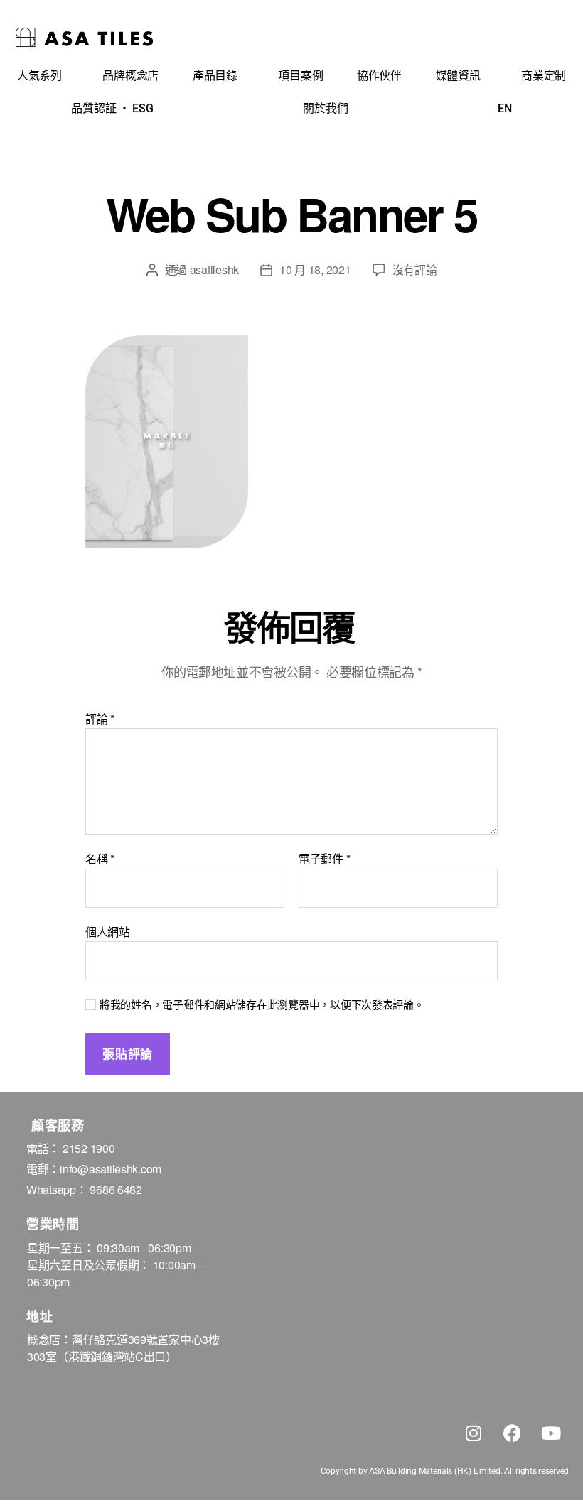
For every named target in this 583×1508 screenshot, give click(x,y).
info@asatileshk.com (110, 1169)
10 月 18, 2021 (315, 269)
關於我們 (325, 108)
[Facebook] (512, 1432)
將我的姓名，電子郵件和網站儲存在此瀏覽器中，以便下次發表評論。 (262, 1004)
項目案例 (300, 75)
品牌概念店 (130, 75)
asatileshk (214, 269)
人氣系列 (39, 75)
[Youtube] (551, 1432)
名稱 (99, 858)
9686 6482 (116, 1189)
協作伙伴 (379, 75)
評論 (99, 718)
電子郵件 (324, 858)
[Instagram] (473, 1432)
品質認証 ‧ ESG (112, 108)
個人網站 (107, 930)
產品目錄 (215, 75)
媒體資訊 (458, 75)
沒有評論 (414, 269)
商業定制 (543, 75)
